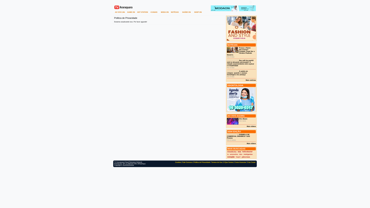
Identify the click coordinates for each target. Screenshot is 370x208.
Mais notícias (251, 80)
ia (228, 154)
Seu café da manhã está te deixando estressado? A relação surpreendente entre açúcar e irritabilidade (240, 63)
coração (231, 157)
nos (239, 152)
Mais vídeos (251, 126)
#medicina (231, 152)
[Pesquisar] (254, 2)
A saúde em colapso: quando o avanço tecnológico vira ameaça (237, 73)
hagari (238, 157)
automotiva (234, 154)
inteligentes (248, 154)
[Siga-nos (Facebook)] (115, 2)
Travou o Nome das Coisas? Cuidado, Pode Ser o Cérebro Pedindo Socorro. (241, 51)
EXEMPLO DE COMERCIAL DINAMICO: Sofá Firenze (238, 136)
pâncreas (246, 157)
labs (240, 154)
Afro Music (243, 119)
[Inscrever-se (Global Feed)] (118, 2)
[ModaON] (233, 8)
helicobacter (247, 152)
